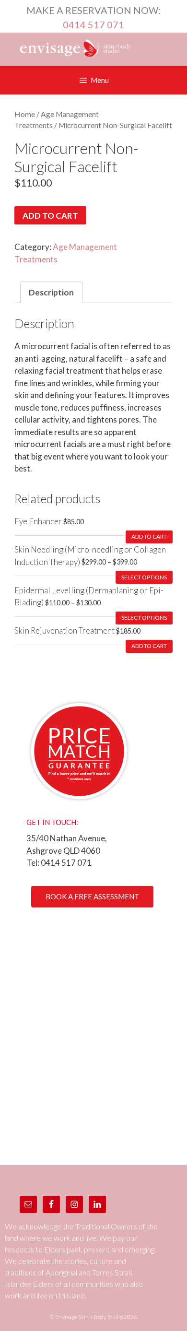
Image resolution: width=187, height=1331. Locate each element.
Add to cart (50, 216)
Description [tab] (51, 292)
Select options (144, 577)
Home (24, 114)
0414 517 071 (93, 24)
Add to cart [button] (149, 536)
